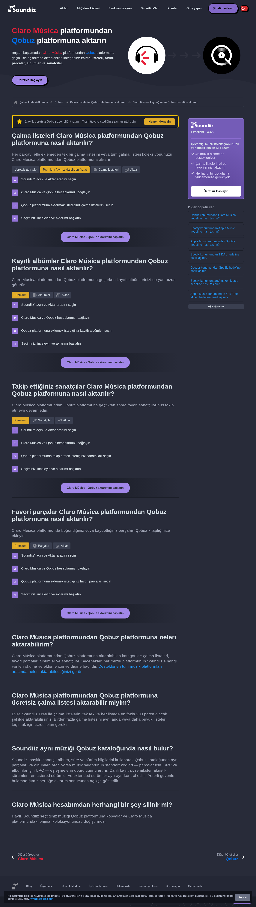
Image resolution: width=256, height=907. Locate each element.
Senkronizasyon (120, 8)
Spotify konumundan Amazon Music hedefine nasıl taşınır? (214, 282)
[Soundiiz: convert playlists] (15, 886)
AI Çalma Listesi (88, 8)
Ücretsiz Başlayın (29, 80)
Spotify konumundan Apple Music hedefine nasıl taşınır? (212, 230)
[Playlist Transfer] (22, 8)
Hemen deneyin (159, 121)
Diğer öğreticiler (216, 306)
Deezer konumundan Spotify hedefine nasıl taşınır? (215, 269)
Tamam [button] (243, 897)
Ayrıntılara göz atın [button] (41, 898)
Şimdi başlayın (223, 8)
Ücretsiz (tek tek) (25, 169)
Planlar (172, 8)
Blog (29, 885)
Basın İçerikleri (148, 885)
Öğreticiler (47, 885)
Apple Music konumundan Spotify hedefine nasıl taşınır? (212, 243)
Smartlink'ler (150, 8)
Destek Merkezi (71, 885)
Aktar (64, 8)
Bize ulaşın (173, 885)
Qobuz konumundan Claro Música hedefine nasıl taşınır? (213, 216)
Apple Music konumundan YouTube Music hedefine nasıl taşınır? (214, 295)
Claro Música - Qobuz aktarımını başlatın (95, 237)
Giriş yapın (194, 8)
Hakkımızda (123, 885)
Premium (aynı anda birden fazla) (65, 169)
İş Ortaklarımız (98, 885)
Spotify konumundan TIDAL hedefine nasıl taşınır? (214, 256)
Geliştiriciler (196, 885)
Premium (20, 295)
